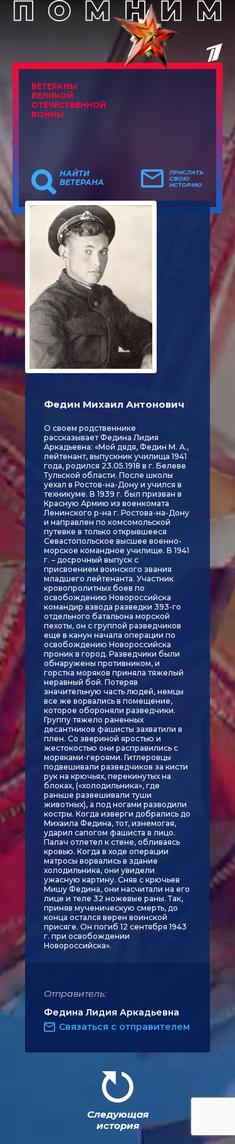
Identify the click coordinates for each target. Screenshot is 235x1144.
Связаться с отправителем (124, 1026)
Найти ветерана (82, 178)
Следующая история (118, 1119)
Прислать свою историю (186, 178)
